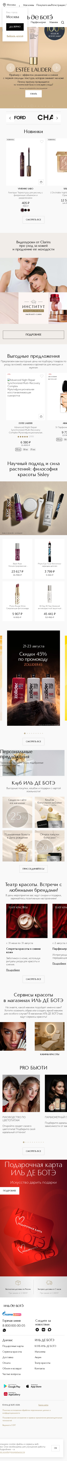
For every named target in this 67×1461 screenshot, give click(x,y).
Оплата (6, 1363)
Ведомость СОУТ (9, 1425)
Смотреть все (33, 220)
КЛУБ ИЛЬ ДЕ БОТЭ (45, 1346)
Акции (38, 1357)
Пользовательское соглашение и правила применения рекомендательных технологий (32, 1419)
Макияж (53, 22)
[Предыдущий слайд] (10, 67)
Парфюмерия (38, 22)
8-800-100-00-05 (13, 1325)
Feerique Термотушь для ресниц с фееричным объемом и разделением (25, 195)
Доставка (7, 1357)
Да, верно (15, 27)
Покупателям (43, 5)
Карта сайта (43, 1405)
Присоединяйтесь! (33, 869)
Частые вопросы (11, 1374)
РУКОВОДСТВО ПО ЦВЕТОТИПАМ (14, 1119)
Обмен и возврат (12, 1368)
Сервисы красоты (12, 1352)
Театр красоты (42, 1363)
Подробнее (9, 773)
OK (55, 1448)
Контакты (40, 1368)
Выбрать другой (15, 36)
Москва (11, 5)
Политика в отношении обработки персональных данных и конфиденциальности (26, 1411)
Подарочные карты (13, 1346)
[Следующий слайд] (56, 67)
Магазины (28, 5)
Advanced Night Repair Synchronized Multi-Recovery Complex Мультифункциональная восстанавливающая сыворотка (26, 430)
